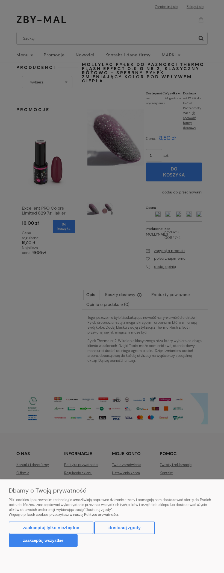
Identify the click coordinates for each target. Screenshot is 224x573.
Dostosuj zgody (124, 527)
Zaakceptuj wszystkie (43, 540)
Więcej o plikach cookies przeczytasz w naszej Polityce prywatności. (64, 514)
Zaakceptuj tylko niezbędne (51, 527)
